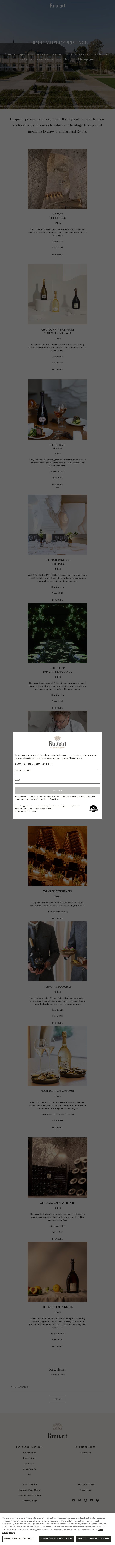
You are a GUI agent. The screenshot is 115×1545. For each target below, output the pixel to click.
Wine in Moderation (43, 808)
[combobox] (57, 770)
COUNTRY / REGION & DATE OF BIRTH (33, 764)
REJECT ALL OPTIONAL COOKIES (93, 1538)
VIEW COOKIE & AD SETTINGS (18, 1538)
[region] (57, 1529)
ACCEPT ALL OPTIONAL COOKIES (56, 1538)
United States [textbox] (23, 770)
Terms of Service (53, 796)
